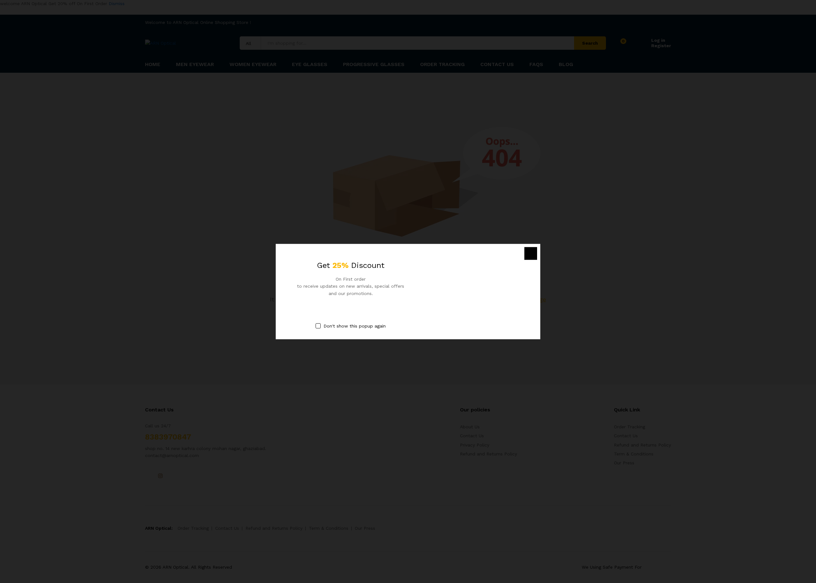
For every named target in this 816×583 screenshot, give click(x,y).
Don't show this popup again (355, 325)
